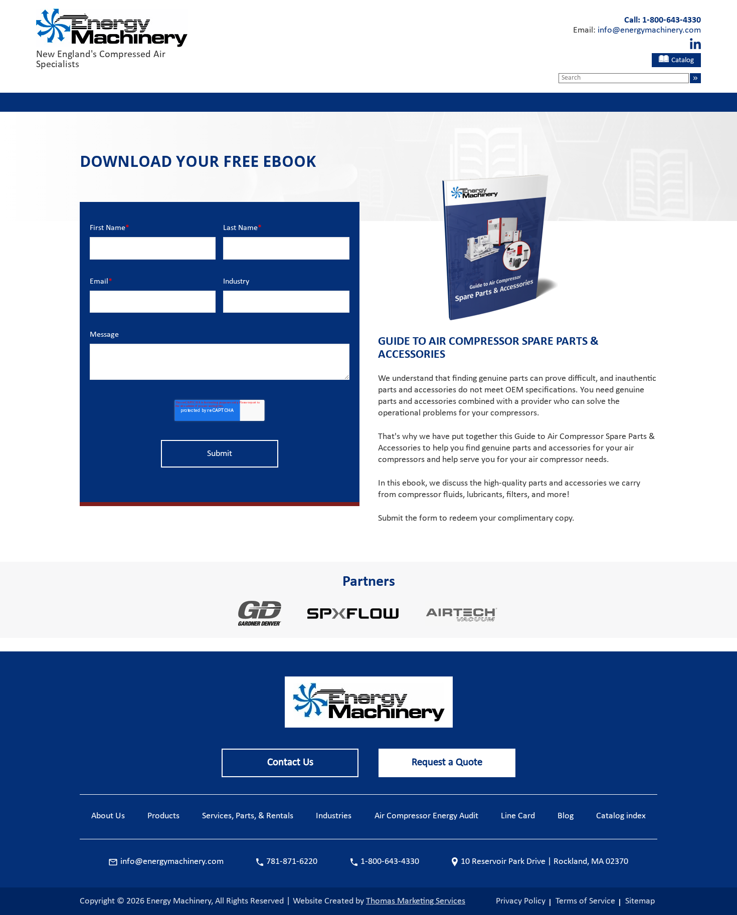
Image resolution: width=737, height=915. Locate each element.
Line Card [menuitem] (518, 816)
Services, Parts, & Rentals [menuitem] (247, 816)
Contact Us (290, 762)
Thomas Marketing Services (415, 901)
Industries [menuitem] (333, 816)
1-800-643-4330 (671, 20)
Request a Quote (447, 762)
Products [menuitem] (163, 816)
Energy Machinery (178, 901)
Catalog (682, 60)
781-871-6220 (291, 861)
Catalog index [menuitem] (621, 816)
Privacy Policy (520, 901)
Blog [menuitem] (566, 816)
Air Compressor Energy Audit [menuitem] (426, 816)
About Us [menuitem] (108, 816)
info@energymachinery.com (649, 30)
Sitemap (640, 901)
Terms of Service (585, 901)
